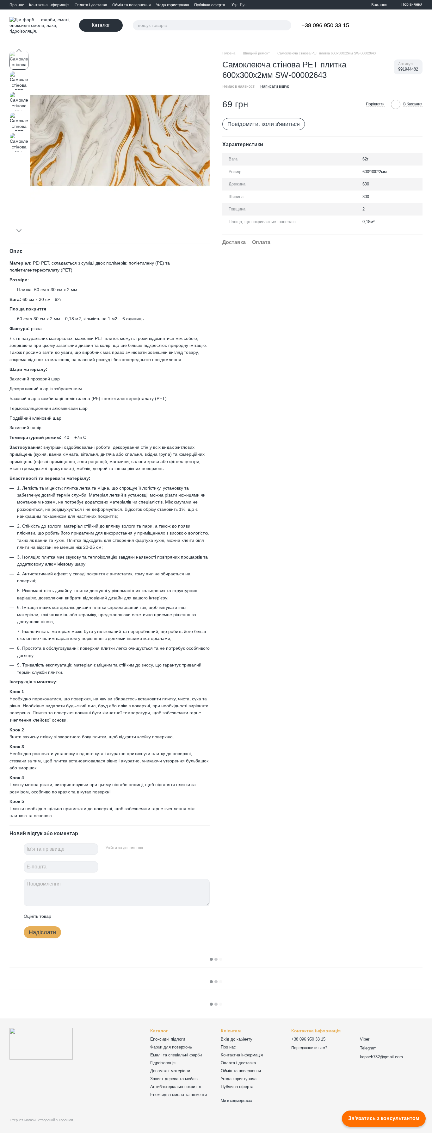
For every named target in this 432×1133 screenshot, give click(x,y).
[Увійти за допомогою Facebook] (150, 848)
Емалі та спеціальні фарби (176, 1055)
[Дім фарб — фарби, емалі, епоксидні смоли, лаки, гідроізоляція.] (41, 1043)
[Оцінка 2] (72, 916)
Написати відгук (274, 86)
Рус (243, 5)
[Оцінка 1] (62, 916)
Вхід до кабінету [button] (236, 1039)
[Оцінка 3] (82, 916)
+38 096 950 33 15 (325, 25)
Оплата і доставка (91, 5)
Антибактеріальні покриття (175, 1086)
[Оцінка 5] (102, 916)
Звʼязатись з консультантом (383, 1118)
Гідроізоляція (163, 1063)
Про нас (16, 5)
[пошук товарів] (286, 25)
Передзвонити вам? (309, 1048)
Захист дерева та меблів (174, 1078)
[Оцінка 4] (92, 916)
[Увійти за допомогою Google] (160, 848)
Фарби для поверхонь (171, 1047)
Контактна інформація (49, 5)
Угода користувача (172, 5)
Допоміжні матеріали (170, 1070)
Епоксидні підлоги (167, 1039)
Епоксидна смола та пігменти (178, 1094)
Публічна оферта (209, 5)
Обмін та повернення (131, 5)
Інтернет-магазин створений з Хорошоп (41, 1120)
